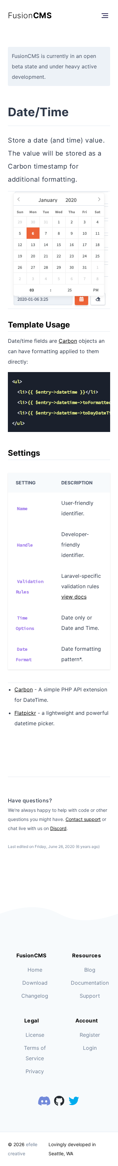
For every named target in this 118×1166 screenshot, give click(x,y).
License (35, 1035)
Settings (24, 453)
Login (90, 1048)
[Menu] (105, 16)
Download (35, 982)
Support (90, 995)
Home (35, 969)
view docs (74, 596)
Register (90, 1035)
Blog (89, 969)
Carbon (68, 341)
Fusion (30, 15)
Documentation (90, 982)
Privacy (35, 1071)
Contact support (83, 819)
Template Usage (39, 324)
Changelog (34, 995)
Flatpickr (25, 713)
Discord (58, 828)
